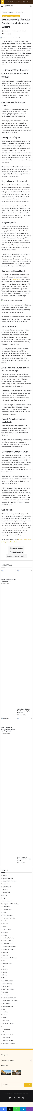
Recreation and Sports (9, 997)
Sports (4, 1017)
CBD (4, 898)
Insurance (5, 955)
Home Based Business (9, 946)
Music (4, 978)
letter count (16, 279)
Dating (4, 912)
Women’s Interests (8, 1040)
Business (5, 889)
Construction (6, 906)
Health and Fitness (8, 941)
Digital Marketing (7, 915)
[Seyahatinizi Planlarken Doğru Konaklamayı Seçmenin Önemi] (16, 1072)
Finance (5, 926)
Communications (7, 901)
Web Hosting (6, 1037)
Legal (4, 966)
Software (5, 1015)
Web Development (8, 1035)
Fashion (5, 921)
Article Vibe (6, 31)
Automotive (6, 884)
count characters (17, 552)
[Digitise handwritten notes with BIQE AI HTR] (8, 574)
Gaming (5, 935)
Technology (6, 1020)
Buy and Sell (6, 892)
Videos (5, 1032)
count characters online (16, 556)
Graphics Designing (8, 938)
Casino (5, 895)
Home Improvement (8, 949)
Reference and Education (10, 1000)
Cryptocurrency (7, 909)
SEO (4, 1009)
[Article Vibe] (9, 6)
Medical (5, 972)
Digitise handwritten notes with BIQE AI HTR (8, 580)
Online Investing (7, 983)
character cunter (17, 548)
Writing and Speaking (9, 1043)
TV (3, 1026)
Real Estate (6, 995)
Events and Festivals (9, 918)
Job (4, 960)
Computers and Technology (16, 12)
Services (5, 1012)
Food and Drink (7, 929)
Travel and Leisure (8, 1023)
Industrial (5, 952)
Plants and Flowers (8, 989)
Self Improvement (8, 1006)
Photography (6, 986)
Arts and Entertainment (9, 881)
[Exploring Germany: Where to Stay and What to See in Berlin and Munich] (6, 1072)
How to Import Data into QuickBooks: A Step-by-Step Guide (23, 710)
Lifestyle (5, 969)
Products (5, 992)
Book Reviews (7, 886)
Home (5, 12)
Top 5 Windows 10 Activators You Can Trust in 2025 (24, 858)
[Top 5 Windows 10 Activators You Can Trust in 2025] (24, 786)
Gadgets (5, 932)
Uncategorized (7, 1029)
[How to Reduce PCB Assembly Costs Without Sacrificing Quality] (8, 722)
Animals (5, 875)
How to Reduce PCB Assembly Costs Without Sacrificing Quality (8, 729)
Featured (5, 923)
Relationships (6, 1003)
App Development (8, 878)
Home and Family (8, 943)
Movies (5, 975)
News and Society (8, 980)
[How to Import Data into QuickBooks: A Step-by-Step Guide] (24, 638)
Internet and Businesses (10, 958)
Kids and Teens (7, 963)
